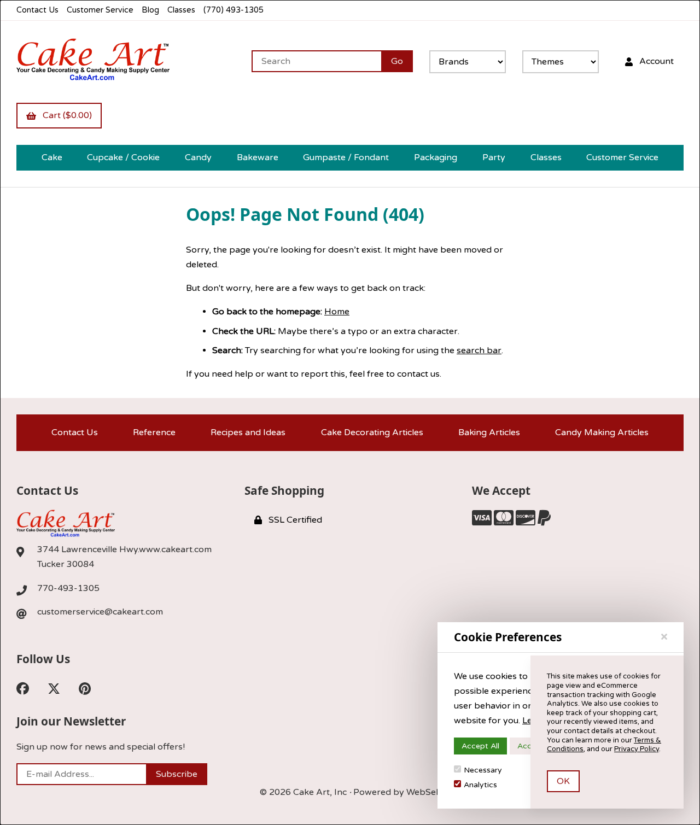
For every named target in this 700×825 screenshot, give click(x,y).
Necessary (483, 770)
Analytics (480, 784)
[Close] (664, 636)
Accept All (480, 746)
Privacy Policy (636, 749)
